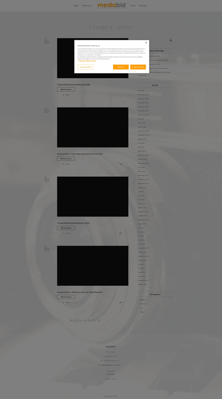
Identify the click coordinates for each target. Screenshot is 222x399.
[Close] (146, 42)
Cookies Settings (85, 67)
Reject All (121, 67)
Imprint (94, 60)
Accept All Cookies (138, 67)
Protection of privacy (84, 60)
